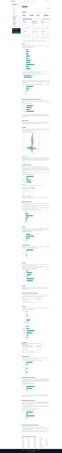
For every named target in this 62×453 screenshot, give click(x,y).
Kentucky (29, 444)
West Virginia (47, 442)
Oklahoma (41, 441)
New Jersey (35, 446)
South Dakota (41, 446)
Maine (28, 446)
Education (13, 11)
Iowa (28, 442)
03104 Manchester (14, 23)
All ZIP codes (18, 26)
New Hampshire (36, 445)
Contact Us (23, 450)
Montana (35, 442)
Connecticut (23, 443)
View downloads (16, 32)
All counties (14, 26)
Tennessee (41, 447)
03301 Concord (14, 24)
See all (19, 16)
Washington (46, 441)
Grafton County (14, 20)
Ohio (40, 440)
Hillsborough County (15, 17)
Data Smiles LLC (32, 451)
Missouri (35, 441)
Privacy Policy (38, 450)
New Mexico (35, 447)
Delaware (23, 444)
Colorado (23, 442)
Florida (23, 447)
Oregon (40, 442)
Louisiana (29, 445)
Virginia (46, 440)
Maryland (29, 447)
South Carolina (41, 445)
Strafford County (14, 19)
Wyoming (46, 444)
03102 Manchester (14, 25)
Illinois (28, 440)
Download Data (29, 450)
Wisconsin (46, 443)
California (23, 441)
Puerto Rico (46, 445)
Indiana (28, 441)
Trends (13, 6)
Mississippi (35, 440)
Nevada (35, 444)
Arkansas (23, 440)
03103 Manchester (14, 22)
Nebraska (35, 443)
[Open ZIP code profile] (51, 1)
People (13, 10)
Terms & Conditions (34, 450)
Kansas (28, 443)
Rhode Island (41, 444)
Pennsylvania (41, 443)
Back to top (16, 34)
